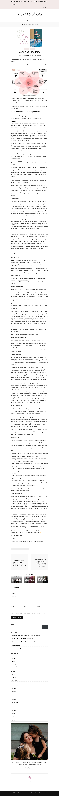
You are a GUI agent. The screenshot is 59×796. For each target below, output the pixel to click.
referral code (39, 172)
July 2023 (14, 710)
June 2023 (14, 713)
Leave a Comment (38, 55)
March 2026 (14, 680)
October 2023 (15, 702)
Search (12, 624)
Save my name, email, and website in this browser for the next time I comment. (29, 613)
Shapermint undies (37, 185)
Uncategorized (15, 667)
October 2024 (15, 686)
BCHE (31, 1)
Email (25, 606)
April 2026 (14, 677)
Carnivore (13, 549)
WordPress (27, 794)
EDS (28, 1)
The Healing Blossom (29, 13)
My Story (16, 1)
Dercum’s (20, 1)
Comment (13, 593)
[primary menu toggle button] (27, 20)
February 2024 (15, 694)
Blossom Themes (39, 792)
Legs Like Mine (30, 299)
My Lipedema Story (17, 535)
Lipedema (25, 1)
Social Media (40, 1)
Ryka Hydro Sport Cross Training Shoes (19, 305)
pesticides (26, 549)
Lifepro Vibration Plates (29, 278)
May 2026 (14, 675)
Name (12, 606)
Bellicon (13, 330)
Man (12, 546)
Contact (45, 1)
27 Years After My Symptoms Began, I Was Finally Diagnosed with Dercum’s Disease (29, 641)
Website (38, 606)
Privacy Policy (13, 4)
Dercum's (14, 658)
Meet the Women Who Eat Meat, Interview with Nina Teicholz (16, 580)
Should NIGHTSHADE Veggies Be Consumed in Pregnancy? (29, 580)
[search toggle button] (30, 20)
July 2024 (14, 688)
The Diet (35, 1)
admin (20, 55)
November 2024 (15, 683)
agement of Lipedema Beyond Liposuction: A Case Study (25, 546)
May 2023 (14, 716)
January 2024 (14, 697)
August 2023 (14, 708)
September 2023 (15, 705)
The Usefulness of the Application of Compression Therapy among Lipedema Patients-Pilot (27, 542)
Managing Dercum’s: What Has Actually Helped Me (22, 638)
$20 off (20, 172)
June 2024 (14, 691)
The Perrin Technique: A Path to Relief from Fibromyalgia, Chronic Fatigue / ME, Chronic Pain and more (28, 644)
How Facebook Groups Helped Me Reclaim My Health (23, 648)
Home (12, 1)
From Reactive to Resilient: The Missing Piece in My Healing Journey (26, 635)
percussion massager (23, 280)
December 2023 (15, 699)
